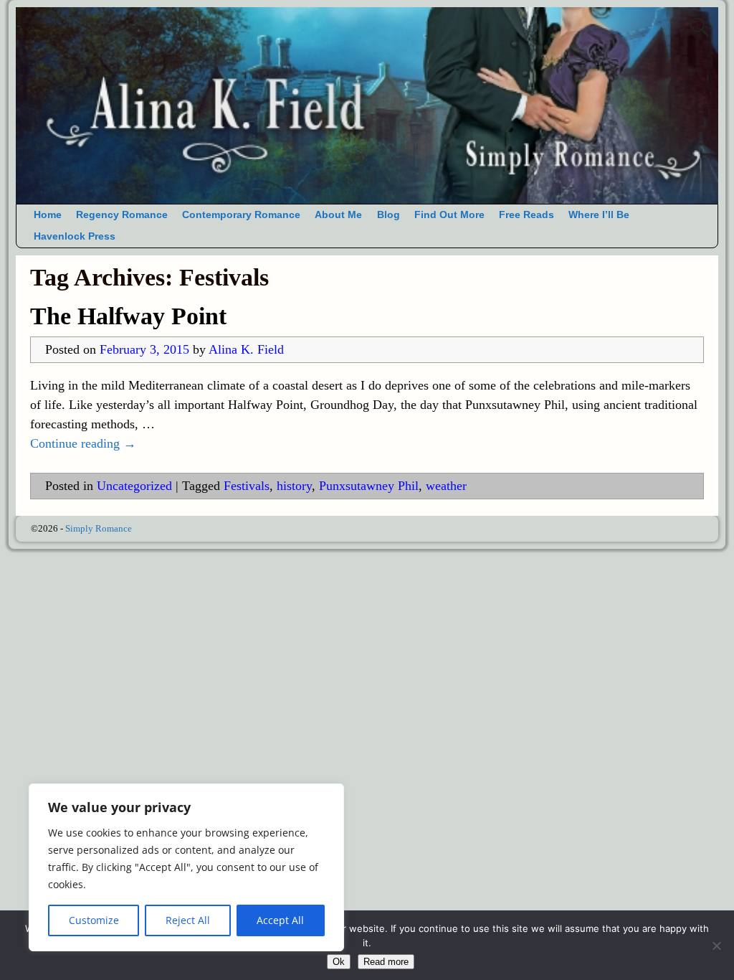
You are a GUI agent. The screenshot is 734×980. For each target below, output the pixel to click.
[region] (186, 867)
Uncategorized (134, 486)
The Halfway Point (128, 316)
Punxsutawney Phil (369, 486)
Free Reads (526, 214)
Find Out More (449, 214)
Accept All (280, 920)
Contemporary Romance (241, 214)
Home (48, 214)
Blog (388, 214)
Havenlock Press (74, 236)
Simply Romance (98, 528)
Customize (94, 920)
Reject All (188, 920)
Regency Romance (122, 214)
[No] (716, 945)
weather (446, 486)
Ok (339, 961)
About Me (338, 214)
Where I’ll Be (598, 214)
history (294, 486)
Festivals (247, 486)
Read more (386, 961)
